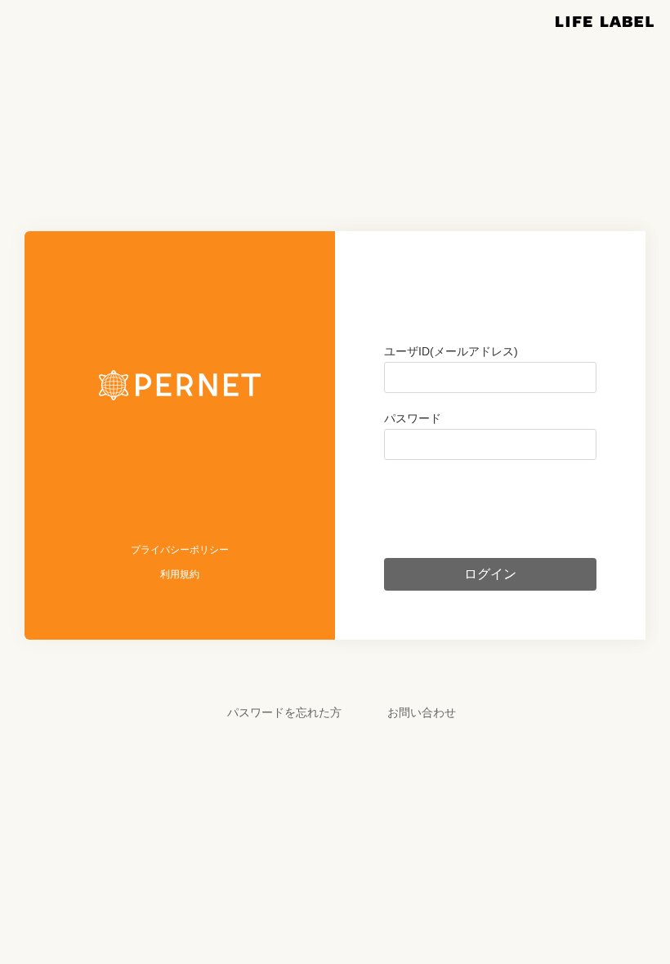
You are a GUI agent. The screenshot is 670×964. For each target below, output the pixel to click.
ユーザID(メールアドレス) (451, 351)
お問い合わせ (421, 712)
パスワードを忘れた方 (284, 712)
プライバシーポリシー (180, 550)
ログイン (490, 574)
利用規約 (179, 574)
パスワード (412, 418)
